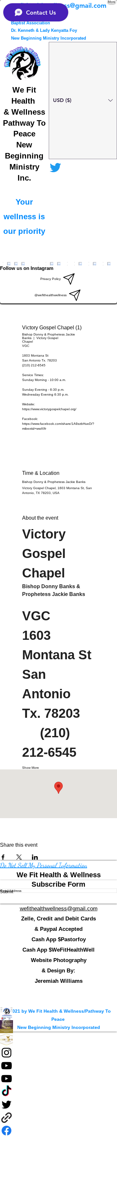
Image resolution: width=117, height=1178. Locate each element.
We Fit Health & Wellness (59, 875)
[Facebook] (58, 1026)
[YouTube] (58, 1065)
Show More (30, 767)
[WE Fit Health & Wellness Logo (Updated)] (58, 1013)
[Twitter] (58, 1104)
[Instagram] (58, 1052)
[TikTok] (58, 1091)
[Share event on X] (19, 857)
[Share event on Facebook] (3, 857)
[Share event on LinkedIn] (35, 857)
